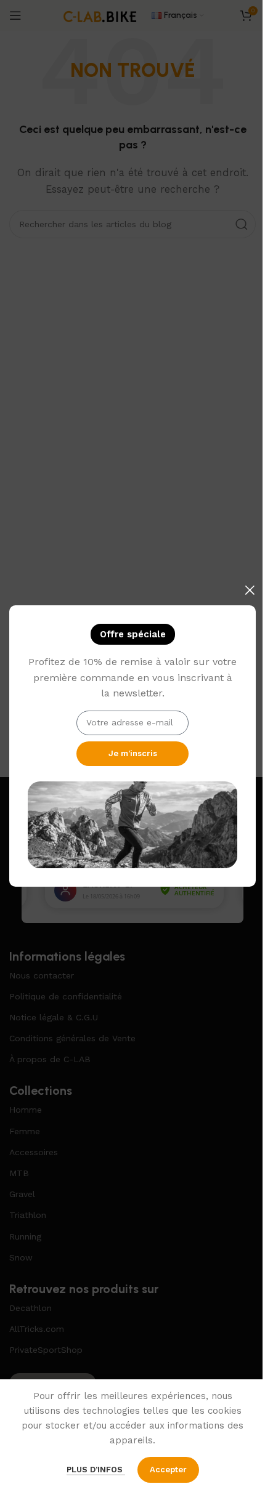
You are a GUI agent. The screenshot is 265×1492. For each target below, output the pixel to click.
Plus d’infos (96, 1469)
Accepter (168, 1469)
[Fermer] (249, 590)
